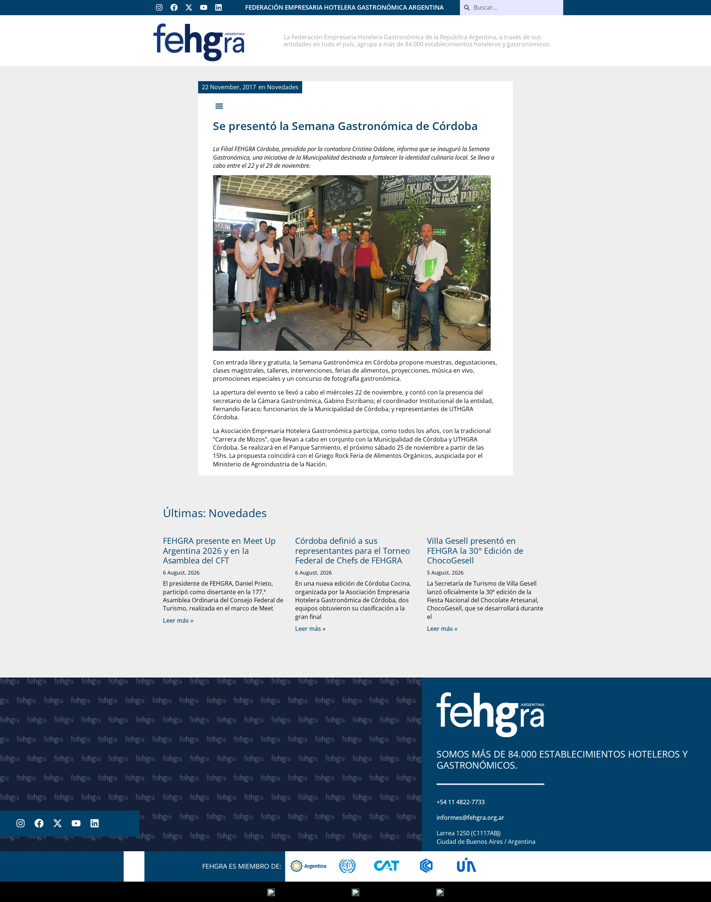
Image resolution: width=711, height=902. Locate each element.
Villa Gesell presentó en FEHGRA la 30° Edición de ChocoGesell (475, 550)
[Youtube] (203, 7)
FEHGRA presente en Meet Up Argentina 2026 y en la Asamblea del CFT (219, 550)
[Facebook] (174, 7)
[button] (219, 106)
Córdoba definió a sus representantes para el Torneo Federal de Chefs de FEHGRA (352, 550)
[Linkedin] (218, 7)
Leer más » (178, 620)
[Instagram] (159, 7)
